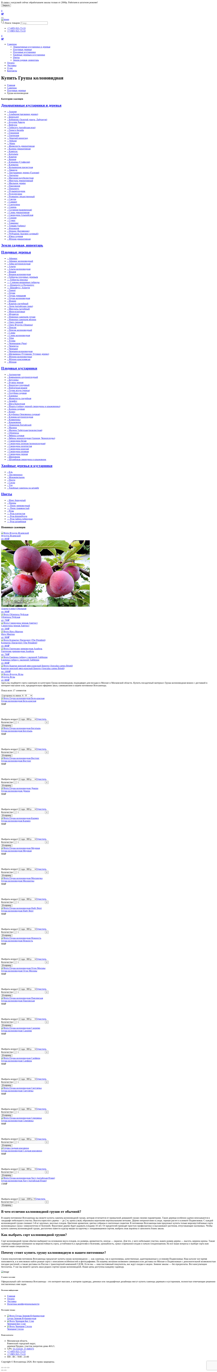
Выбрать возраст (9, 719)
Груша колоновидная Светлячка (17, 1090)
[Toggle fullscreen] (5, 1367)
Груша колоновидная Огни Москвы (19, 971)
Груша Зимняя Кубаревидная (21, 1318)
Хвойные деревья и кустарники (29, 55)
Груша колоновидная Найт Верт (17, 911)
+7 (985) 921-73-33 (16, 31)
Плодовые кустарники (24, 52)
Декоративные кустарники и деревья (31, 47)
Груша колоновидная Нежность (17, 940)
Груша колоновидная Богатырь (16, 731)
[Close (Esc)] (2, 1367)
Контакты (12, 70)
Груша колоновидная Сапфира (16, 1061)
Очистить (41, 719)
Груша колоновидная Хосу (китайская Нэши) (24, 1180)
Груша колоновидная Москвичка (17, 881)
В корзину (6, 725)
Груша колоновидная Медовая (16, 851)
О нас (10, 68)
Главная (11, 85)
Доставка (11, 65)
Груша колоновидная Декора (15, 791)
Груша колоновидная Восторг (16, 761)
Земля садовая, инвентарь (26, 60)
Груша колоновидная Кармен (16, 821)
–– (17, 279)
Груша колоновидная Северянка (17, 1120)
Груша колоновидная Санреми (16, 1030)
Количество (7, 722)
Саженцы (12, 44)
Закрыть (6, 5)
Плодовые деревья (22, 49)
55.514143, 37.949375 (23, 1349)
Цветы (16, 57)
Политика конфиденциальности (23, 1304)
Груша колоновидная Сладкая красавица (21, 1150)
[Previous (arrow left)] (2, 1370)
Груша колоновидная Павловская (18, 1001)
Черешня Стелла (15, 1329)
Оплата (10, 62)
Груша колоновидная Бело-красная (18, 701)
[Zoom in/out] (8, 1367)
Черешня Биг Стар (16, 1323)
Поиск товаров (12, 23)
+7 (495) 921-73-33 (16, 28)
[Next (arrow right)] (5, 1370)
